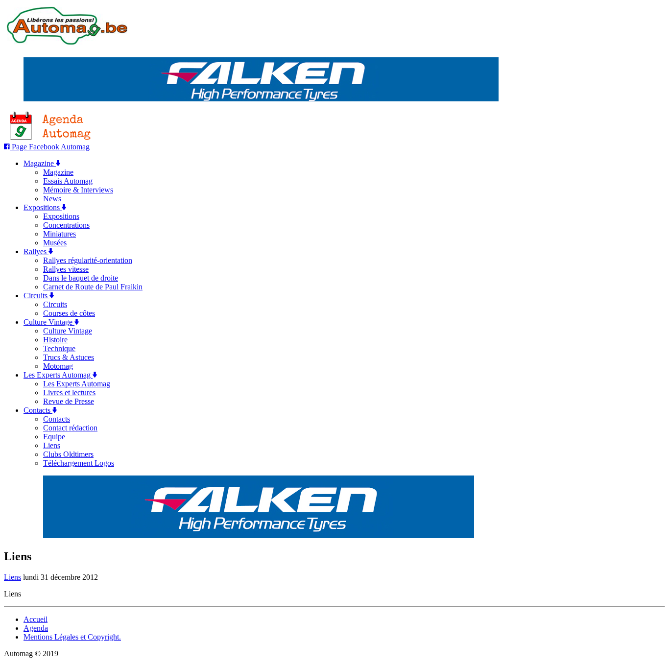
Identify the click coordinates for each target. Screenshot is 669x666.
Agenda (36, 628)
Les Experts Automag (58, 375)
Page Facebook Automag (50, 147)
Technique (59, 348)
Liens (51, 445)
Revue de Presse (68, 401)
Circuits (36, 295)
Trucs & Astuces (68, 357)
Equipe (54, 436)
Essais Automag (68, 181)
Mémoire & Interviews (78, 190)
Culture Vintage (49, 322)
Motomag (58, 366)
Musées (55, 242)
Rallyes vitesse (66, 269)
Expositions (43, 207)
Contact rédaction (70, 428)
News (52, 198)
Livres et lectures (69, 392)
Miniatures (59, 234)
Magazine (40, 163)
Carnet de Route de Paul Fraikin (93, 287)
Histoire (55, 339)
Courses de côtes (69, 313)
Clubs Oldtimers (68, 454)
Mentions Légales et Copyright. (72, 637)
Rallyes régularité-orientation (87, 260)
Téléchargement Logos (78, 463)
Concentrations (66, 225)
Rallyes (36, 251)
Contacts (38, 410)
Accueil (36, 619)
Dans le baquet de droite (80, 278)
